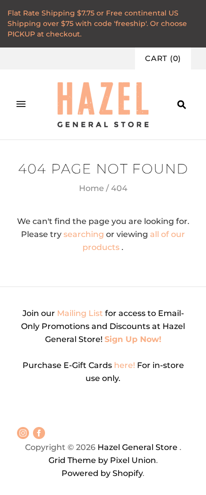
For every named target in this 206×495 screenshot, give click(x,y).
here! (125, 365)
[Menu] (21, 104)
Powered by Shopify (102, 473)
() (163, 58)
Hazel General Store (138, 447)
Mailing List (80, 313)
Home (91, 188)
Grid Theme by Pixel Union (102, 460)
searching (84, 234)
